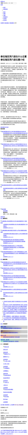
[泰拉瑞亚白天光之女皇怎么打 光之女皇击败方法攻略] (14, 171)
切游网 (2, 23)
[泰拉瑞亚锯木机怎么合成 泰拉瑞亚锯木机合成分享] (13, 131)
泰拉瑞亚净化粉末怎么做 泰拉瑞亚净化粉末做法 (14, 160)
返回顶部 (10, 430)
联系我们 (7, 404)
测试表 (5, 18)
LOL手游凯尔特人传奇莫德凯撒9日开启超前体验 (15, 317)
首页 (4, 7)
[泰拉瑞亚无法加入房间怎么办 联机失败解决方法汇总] (14, 144)
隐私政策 (21, 404)
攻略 (4, 13)
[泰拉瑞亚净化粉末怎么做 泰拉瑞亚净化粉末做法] (13, 158)
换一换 (2, 344)
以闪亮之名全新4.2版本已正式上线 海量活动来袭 (15, 306)
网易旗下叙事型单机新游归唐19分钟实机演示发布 (15, 311)
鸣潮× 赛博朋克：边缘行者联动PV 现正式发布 (14, 316)
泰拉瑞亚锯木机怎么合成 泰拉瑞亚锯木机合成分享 (15, 133)
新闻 (4, 12)
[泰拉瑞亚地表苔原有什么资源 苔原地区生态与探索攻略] (14, 186)
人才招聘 (12, 404)
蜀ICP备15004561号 (17, 430)
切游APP (3, 1)
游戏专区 (3, 216)
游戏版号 (5, 17)
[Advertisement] (14, 39)
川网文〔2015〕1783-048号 (17, 432)
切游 (2, 4)
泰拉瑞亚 (6, 23)
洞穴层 (6, 127)
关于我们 (3, 404)
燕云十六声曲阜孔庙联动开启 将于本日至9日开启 (15, 308)
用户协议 (16, 404)
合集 (4, 15)
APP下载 (3, 430)
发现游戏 (5, 9)
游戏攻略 (11, 23)
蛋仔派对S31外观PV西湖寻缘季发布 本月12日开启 (15, 304)
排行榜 (5, 20)
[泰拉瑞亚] (3, 209)
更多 (2, 218)
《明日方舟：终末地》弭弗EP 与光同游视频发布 (15, 309)
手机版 (6, 430)
